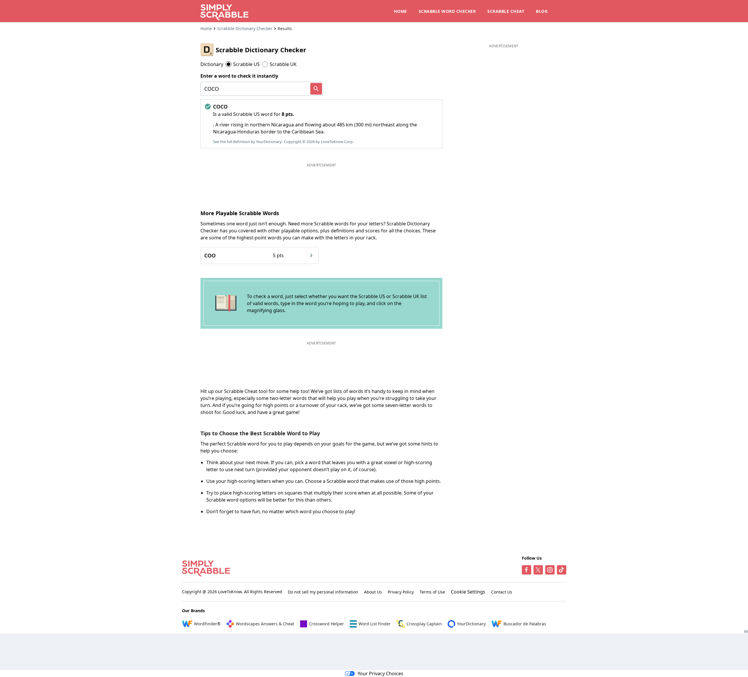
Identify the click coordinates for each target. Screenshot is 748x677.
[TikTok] (561, 570)
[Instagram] (550, 570)
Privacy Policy (401, 592)
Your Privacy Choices (380, 673)
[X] (538, 570)
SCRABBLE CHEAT (505, 11)
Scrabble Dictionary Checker (244, 28)
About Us (373, 592)
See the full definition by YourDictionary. (247, 141)
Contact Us (501, 592)
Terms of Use (432, 592)
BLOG (542, 11)
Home (206, 28)
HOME (400, 11)
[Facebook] (526, 570)
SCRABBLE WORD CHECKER (447, 11)
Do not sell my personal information (323, 592)
